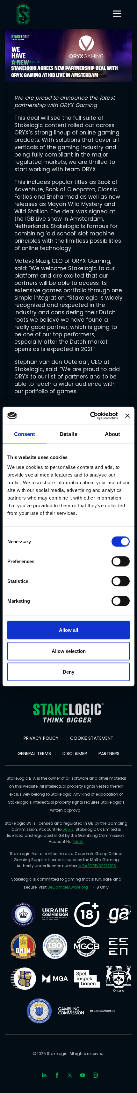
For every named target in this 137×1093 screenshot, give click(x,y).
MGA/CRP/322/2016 (97, 865)
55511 (78, 841)
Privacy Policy (41, 738)
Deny (68, 672)
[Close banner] (127, 415)
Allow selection (69, 651)
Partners (108, 753)
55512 (68, 829)
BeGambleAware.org (67, 887)
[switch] (121, 561)
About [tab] (112, 434)
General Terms (34, 753)
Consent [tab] (24, 434)
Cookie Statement (91, 738)
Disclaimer (74, 753)
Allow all (68, 630)
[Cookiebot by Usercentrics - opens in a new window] (90, 416)
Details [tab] (68, 434)
